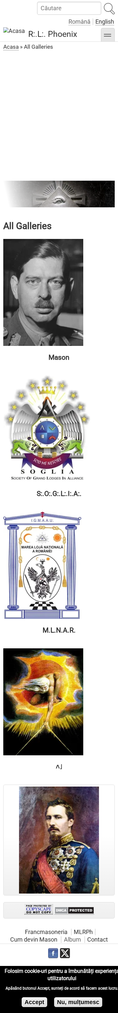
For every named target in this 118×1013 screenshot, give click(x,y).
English (104, 21)
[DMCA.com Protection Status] (74, 910)
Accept (34, 1002)
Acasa (11, 46)
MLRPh (83, 932)
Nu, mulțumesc (78, 1002)
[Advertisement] (59, 115)
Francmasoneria (46, 932)
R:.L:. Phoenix (52, 34)
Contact (97, 939)
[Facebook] (53, 953)
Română (79, 21)
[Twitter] (65, 953)
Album (72, 939)
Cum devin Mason (33, 939)
